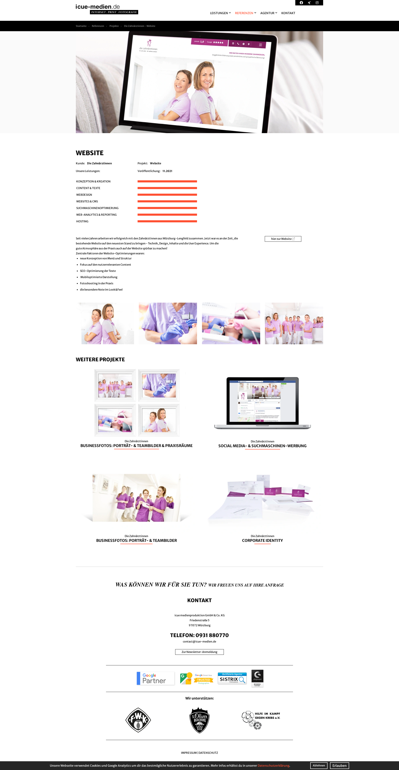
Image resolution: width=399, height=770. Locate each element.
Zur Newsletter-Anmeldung (199, 652)
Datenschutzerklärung (273, 766)
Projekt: (143, 163)
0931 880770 (212, 635)
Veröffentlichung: (149, 171)
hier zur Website (281, 239)
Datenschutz (208, 753)
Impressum (189, 753)
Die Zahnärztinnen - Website (139, 26)
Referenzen (98, 26)
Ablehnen (319, 765)
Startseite (81, 26)
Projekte (114, 26)
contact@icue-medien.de (199, 641)
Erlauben (339, 766)
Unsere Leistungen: (88, 171)
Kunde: (80, 163)
